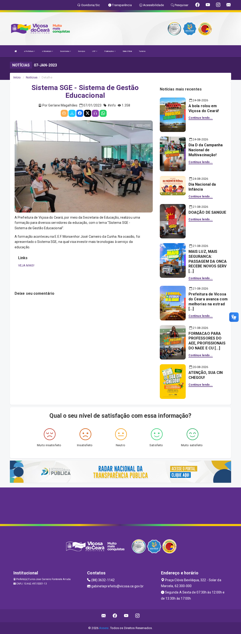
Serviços (81, 51)
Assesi (104, 628)
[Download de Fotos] (72, 113)
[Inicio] (15, 51)
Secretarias (65, 51)
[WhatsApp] (103, 113)
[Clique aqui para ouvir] (95, 113)
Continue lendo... (201, 117)
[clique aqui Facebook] (115, 616)
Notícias (31, 77)
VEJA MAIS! (26, 265)
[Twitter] (87, 113)
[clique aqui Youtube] (126, 616)
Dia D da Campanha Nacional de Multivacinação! (206, 150)
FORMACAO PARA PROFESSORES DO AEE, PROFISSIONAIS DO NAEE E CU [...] (207, 340)
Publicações (109, 51)
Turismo (142, 51)
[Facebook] (79, 113)
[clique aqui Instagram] (137, 616)
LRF (94, 51)
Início (17, 77)
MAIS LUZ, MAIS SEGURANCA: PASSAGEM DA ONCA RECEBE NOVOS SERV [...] (208, 261)
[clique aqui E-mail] (104, 616)
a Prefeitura (29, 51)
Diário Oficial (127, 51)
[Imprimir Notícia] (64, 113)
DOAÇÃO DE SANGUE (207, 212)
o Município (47, 51)
